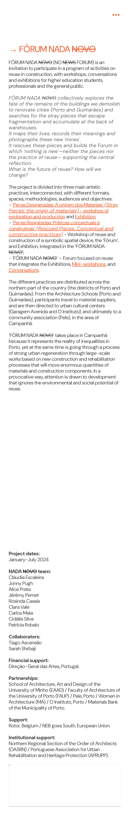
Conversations (24, 270)
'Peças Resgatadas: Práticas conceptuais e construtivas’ (61, 228)
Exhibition (85, 216)
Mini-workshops (89, 264)
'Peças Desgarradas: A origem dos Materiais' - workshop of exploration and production (63, 211)
